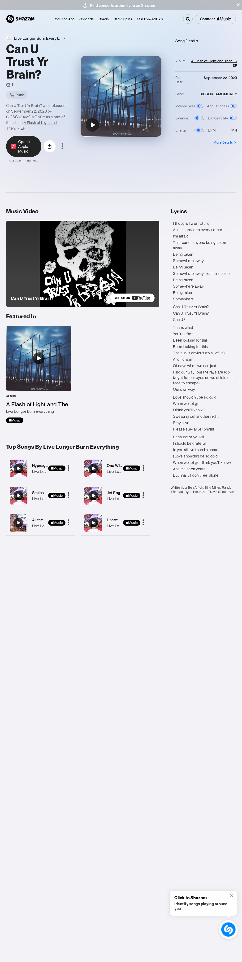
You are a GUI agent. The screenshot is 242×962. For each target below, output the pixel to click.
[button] (238, 4)
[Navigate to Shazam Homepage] (20, 19)
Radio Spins (123, 19)
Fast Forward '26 (150, 19)
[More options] (62, 146)
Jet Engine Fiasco (122, 492)
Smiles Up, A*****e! (48, 492)
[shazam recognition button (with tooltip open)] (228, 929)
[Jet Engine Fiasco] (115, 495)
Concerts (86, 19)
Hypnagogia (42, 465)
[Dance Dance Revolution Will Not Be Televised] (115, 522)
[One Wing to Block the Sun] (115, 468)
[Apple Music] (14, 420)
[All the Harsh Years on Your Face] (40, 522)
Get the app (65, 19)
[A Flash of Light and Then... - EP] (38, 374)
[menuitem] (64, 19)
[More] (68, 468)
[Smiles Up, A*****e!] (40, 495)
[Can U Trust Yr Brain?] (92, 125)
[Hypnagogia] (40, 468)
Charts (104, 19)
